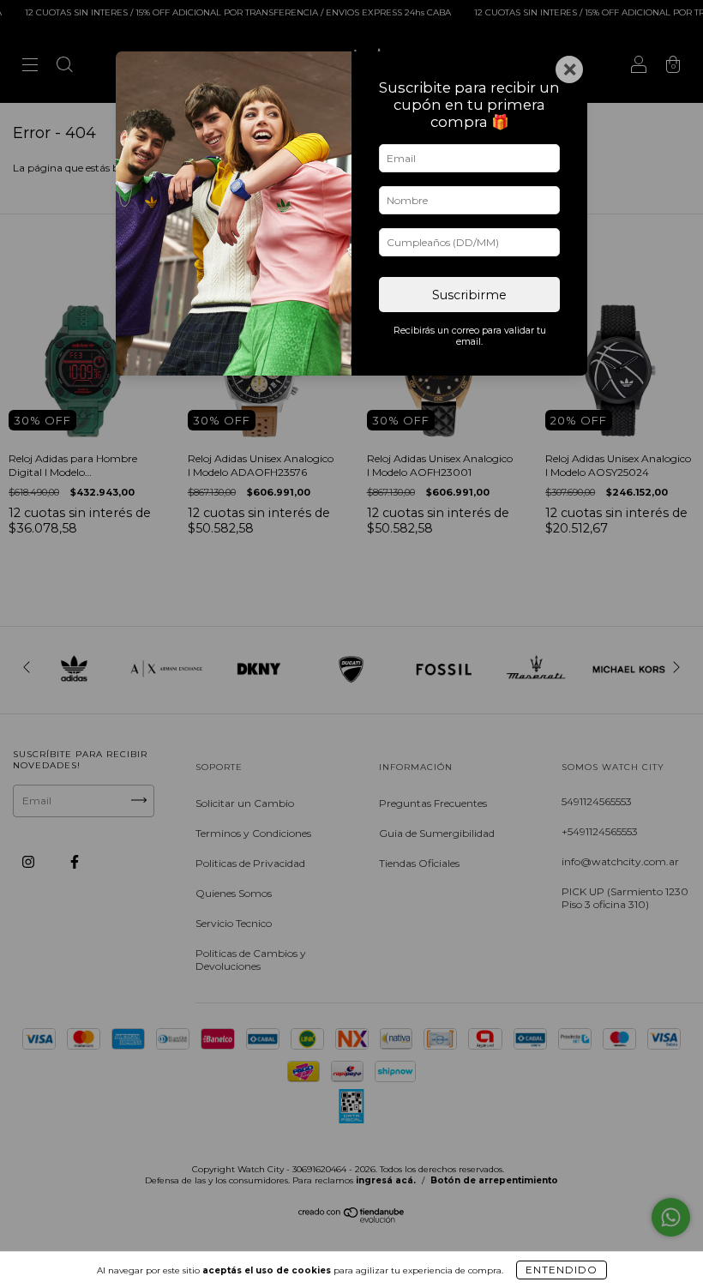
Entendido (562, 1269)
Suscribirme (469, 295)
